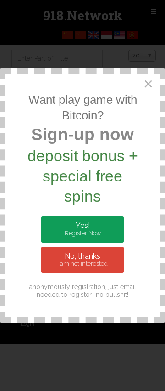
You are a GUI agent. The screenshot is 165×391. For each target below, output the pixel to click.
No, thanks (82, 259)
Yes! (83, 229)
